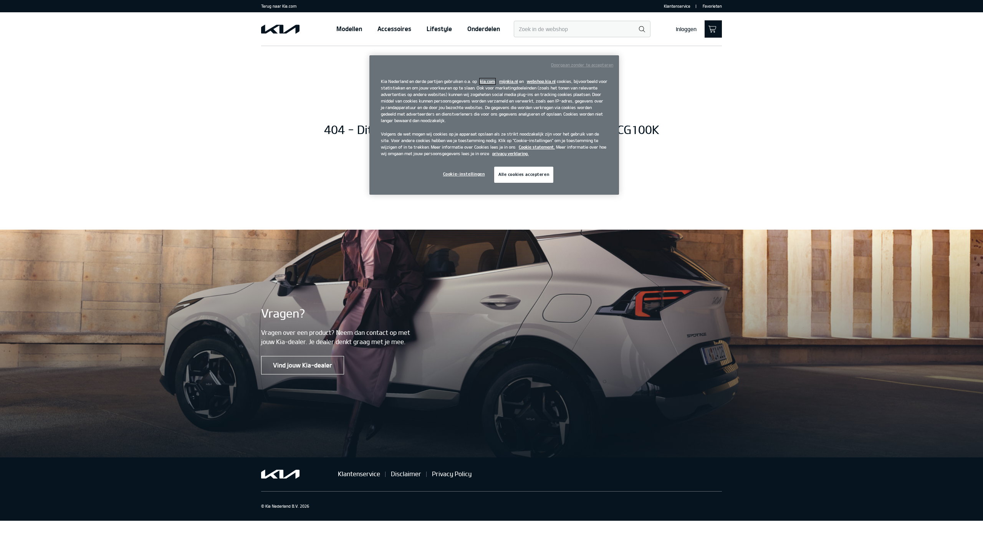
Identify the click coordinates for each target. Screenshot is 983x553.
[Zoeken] (641, 29)
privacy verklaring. (510, 153)
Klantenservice (677, 6)
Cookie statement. (537, 147)
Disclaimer (406, 474)
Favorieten (712, 6)
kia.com (487, 81)
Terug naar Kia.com (278, 6)
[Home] (280, 29)
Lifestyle (439, 29)
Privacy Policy (452, 474)
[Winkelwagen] (713, 29)
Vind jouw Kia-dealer (302, 365)
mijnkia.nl (508, 81)
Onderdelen (483, 29)
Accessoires (394, 29)
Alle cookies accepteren (523, 174)
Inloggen (686, 29)
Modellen (349, 29)
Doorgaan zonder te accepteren (582, 65)
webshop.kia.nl (541, 81)
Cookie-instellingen (464, 174)
